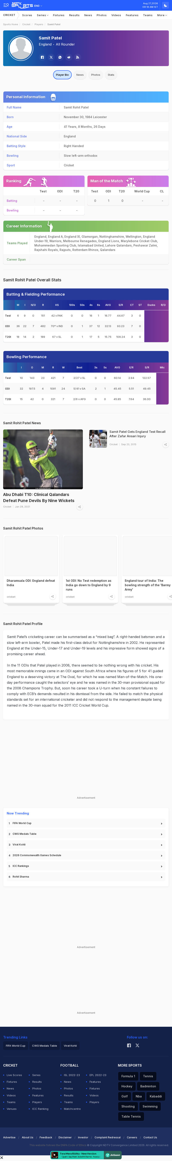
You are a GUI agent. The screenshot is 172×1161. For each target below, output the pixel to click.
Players (39, 24)
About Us (27, 1137)
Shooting (128, 1106)
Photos (102, 15)
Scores (27, 15)
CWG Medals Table (24, 833)
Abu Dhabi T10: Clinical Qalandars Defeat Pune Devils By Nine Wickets (38, 497)
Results (74, 15)
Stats (111, 74)
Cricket (9, 15)
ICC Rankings (21, 865)
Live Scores (14, 1075)
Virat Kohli (19, 844)
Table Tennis (131, 1116)
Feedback (46, 1137)
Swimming (150, 1106)
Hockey (126, 1086)
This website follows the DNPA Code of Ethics (58, 1145)
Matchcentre (72, 1108)
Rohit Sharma (21, 876)
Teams (148, 15)
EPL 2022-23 (98, 1075)
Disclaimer (65, 1137)
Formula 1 (128, 1076)
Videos (116, 15)
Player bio (62, 74)
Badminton (148, 1086)
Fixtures (59, 15)
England (45, 44)
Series (42, 15)
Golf (124, 1096)
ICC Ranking (40, 1108)
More (161, 15)
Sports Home (10, 24)
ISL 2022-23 (72, 1075)
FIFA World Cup (22, 823)
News (88, 15)
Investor (83, 1137)
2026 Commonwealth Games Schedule (37, 855)
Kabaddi (156, 1096)
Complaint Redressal (108, 1137)
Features (132, 15)
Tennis (148, 1076)
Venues (12, 1108)
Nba (139, 1096)
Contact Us (150, 1137)
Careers (132, 1137)
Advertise (9, 1137)
